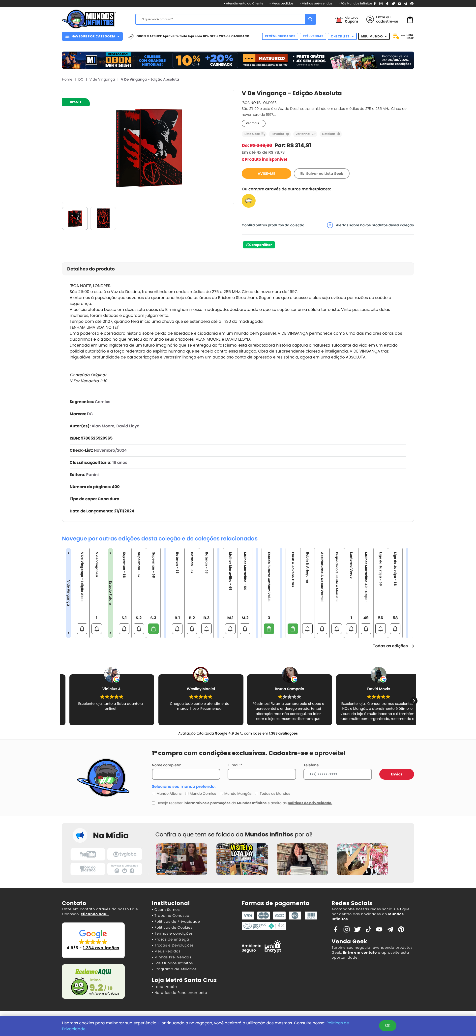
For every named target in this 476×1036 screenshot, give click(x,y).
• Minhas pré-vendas (315, 3)
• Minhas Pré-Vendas (171, 957)
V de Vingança (102, 79)
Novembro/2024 (110, 450)
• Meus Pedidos (166, 951)
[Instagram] (381, 3)
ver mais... (253, 123)
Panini (92, 474)
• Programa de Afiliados (174, 969)
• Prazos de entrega (170, 939)
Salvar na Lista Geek (324, 173)
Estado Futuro (110, 593)
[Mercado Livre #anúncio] (249, 201)
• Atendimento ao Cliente (243, 3)
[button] (413, 701)
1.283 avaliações (283, 733)
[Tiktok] (368, 929)
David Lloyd (128, 426)
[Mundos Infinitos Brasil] (89, 19)
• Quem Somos (166, 909)
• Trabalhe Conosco (170, 915)
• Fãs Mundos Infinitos (355, 3)
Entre (380, 17)
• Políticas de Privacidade (176, 921)
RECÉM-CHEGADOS (280, 36)
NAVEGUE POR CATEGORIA (93, 36)
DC (81, 79)
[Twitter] (393, 3)
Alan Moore (102, 426)
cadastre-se (387, 21)
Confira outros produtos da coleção (273, 225)
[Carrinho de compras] (410, 19)
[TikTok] (387, 3)
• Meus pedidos (281, 3)
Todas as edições (390, 646)
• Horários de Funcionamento (179, 992)
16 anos (119, 462)
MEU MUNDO (372, 36)
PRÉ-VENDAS (313, 36)
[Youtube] (399, 3)
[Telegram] (406, 3)
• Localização (164, 986)
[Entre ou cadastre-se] (370, 19)
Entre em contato (360, 952)
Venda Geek (349, 941)
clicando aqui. (95, 914)
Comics (102, 402)
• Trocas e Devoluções (173, 945)
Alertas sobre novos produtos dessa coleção (374, 225)
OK (387, 1025)
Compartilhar (260, 244)
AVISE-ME (266, 173)
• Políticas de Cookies (172, 927)
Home (67, 79)
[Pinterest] (412, 3)
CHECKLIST (340, 36)
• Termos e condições (172, 933)
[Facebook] (375, 3)
